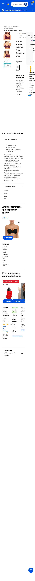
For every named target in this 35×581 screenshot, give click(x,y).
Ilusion (18, 33)
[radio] (18, 68)
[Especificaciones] (22, 186)
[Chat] (30, 570)
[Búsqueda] (25, 4)
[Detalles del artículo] (22, 139)
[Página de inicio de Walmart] (7, 4)
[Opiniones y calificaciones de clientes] (22, 352)
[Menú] (3, 4)
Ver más (19, 94)
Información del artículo (13, 133)
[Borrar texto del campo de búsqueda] (23, 4)
